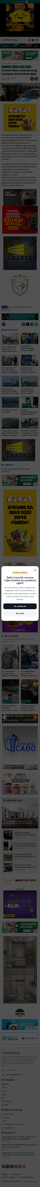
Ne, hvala (20, 613)
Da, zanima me (20, 606)
